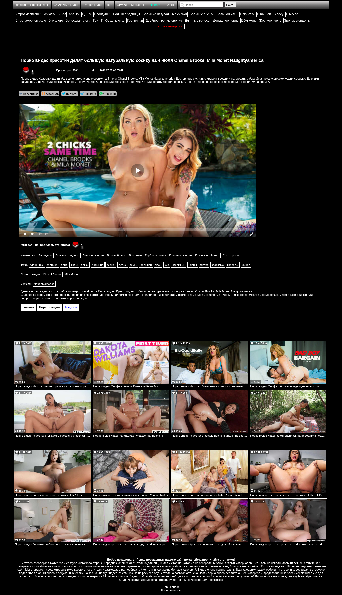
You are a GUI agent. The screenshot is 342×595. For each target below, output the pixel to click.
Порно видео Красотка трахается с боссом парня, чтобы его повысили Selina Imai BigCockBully (288, 544)
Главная (20, 4)
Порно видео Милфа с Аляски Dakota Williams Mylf (126, 386)
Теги (109, 4)
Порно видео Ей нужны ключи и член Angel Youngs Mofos (130, 494)
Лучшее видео (92, 4)
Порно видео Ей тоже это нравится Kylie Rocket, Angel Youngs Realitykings (210, 494)
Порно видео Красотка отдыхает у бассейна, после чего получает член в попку (131, 435)
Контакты (137, 4)
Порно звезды (39, 4)
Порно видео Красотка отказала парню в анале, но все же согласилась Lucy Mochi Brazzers (210, 435)
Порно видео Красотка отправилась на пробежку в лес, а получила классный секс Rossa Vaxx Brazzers (288, 435)
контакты (179, 579)
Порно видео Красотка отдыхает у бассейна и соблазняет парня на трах (53, 435)
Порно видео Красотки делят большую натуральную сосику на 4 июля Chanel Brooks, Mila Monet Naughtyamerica (142, 60)
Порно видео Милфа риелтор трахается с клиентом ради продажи (53, 386)
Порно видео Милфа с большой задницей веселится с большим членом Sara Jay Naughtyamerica (288, 386)
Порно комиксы (171, 590)
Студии (122, 4)
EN (173, 4)
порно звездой (77, 298)
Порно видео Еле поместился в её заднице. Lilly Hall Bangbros (288, 494)
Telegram (154, 4)
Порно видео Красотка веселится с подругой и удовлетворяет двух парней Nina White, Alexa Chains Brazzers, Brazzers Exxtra (210, 544)
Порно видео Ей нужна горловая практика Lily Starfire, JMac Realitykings (53, 494)
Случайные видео (66, 4)
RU (166, 4)
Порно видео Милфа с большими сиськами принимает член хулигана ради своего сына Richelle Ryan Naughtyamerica (210, 386)
